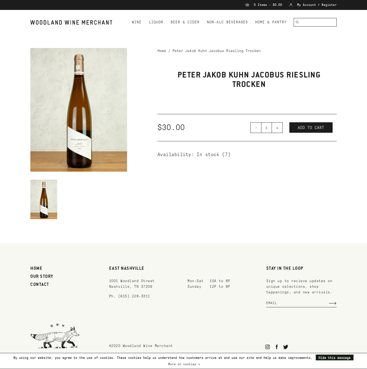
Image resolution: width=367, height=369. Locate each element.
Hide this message (335, 358)
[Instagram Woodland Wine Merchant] (267, 347)
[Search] (297, 22)
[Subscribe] (333, 303)
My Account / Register (316, 5)
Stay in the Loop (285, 268)
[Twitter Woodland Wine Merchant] (285, 347)
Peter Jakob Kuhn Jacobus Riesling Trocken (216, 51)
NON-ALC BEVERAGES (227, 22)
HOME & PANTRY (271, 22)
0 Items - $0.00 (268, 5)
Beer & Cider (185, 22)
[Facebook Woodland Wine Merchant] (276, 347)
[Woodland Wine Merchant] (73, 22)
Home (161, 51)
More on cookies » (184, 364)
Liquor (156, 22)
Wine (137, 22)
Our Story (41, 276)
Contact (39, 284)
